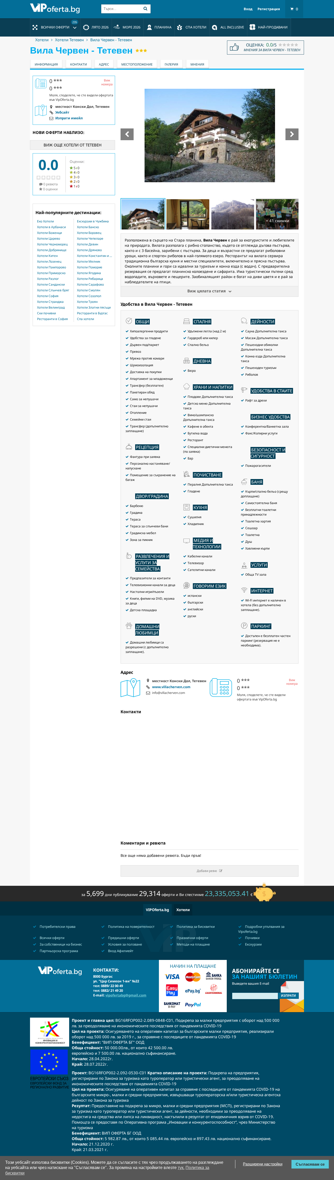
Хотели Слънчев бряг (53, 290)
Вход (248, 9)
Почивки (252, 937)
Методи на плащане (193, 944)
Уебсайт (62, 112)
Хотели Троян (87, 301)
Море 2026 (131, 27)
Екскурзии (253, 944)
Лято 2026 (100, 27)
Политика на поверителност (130, 926)
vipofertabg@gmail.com (125, 995)
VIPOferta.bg (157, 909)
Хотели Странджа (50, 301)
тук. (181, 1167)
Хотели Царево (48, 238)
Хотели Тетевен (69, 39)
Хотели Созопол (89, 296)
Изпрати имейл (69, 118)
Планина (162, 27)
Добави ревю (207, 871)
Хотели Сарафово (90, 284)
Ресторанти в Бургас (92, 313)
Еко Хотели (45, 221)
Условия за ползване (124, 944)
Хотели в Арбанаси (51, 227)
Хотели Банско (88, 227)
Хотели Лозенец (49, 261)
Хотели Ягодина (89, 273)
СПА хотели (196, 27)
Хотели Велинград (51, 307)
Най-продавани (273, 27)
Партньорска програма (58, 950)
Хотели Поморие (89, 267)
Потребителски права (57, 926)
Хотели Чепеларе (90, 238)
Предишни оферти (123, 937)
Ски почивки (46, 313)
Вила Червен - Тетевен (111, 39)
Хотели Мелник (88, 261)
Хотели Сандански (51, 284)
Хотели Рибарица (90, 278)
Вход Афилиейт (120, 950)
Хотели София (47, 296)
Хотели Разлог (48, 278)
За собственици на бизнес (60, 944)
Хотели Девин (87, 244)
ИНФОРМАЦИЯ (46, 64)
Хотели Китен (47, 255)
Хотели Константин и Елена (94, 255)
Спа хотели (85, 319)
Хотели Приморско (51, 273)
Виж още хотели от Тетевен (73, 145)
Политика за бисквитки (195, 926)
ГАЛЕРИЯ (171, 64)
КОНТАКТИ (78, 64)
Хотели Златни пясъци (94, 307)
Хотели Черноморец (52, 244)
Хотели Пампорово (51, 267)
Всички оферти (59, 25)
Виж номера (292, 682)
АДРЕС (104, 64)
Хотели (42, 39)
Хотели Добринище (52, 250)
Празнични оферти (192, 937)
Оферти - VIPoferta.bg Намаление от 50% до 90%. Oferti (56, 8)
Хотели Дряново (89, 250)
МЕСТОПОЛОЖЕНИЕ (137, 64)
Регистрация (269, 9)
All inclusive (232, 27)
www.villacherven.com (171, 687)
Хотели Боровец (89, 232)
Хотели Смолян (88, 290)
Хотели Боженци (49, 232)
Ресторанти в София (52, 319)
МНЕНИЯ (197, 64)
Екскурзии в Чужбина (93, 221)
